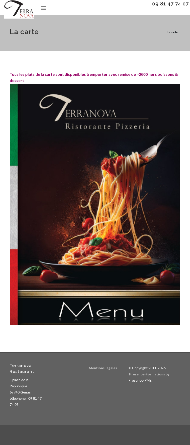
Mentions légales (103, 368)
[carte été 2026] (95, 203)
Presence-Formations (147, 374)
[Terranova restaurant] (19, 9)
